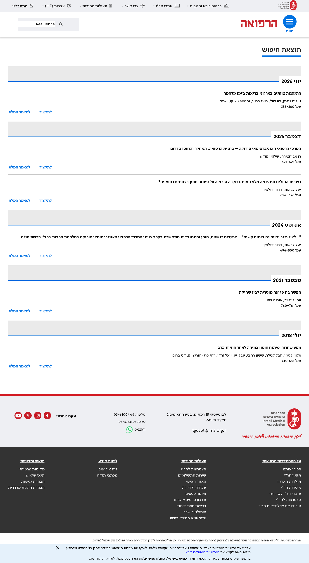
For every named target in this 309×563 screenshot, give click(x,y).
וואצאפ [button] (139, 429)
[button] (208, 6)
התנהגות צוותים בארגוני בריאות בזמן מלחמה (262, 93)
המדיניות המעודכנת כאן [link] (202, 552)
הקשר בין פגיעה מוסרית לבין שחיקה (270, 292)
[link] (287, 6)
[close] (57, 549)
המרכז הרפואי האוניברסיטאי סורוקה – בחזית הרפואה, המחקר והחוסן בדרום (235, 149)
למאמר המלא (19, 112)
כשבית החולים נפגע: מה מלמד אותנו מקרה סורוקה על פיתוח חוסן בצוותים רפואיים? (229, 182)
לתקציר (45, 112)
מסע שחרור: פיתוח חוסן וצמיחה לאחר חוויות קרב (259, 348)
